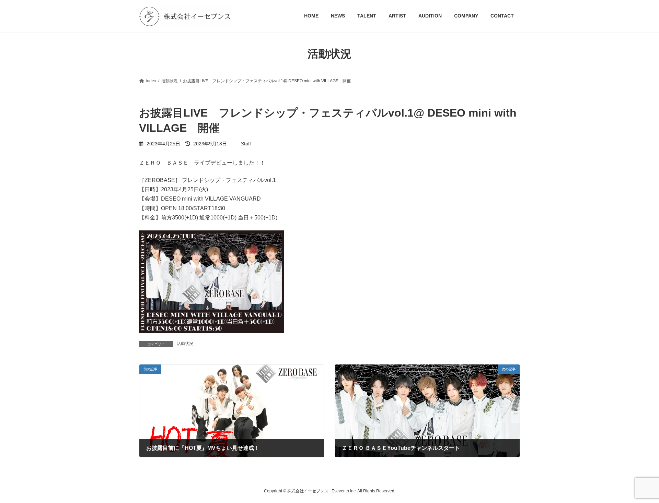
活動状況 (185, 343)
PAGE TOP (638, 481)
